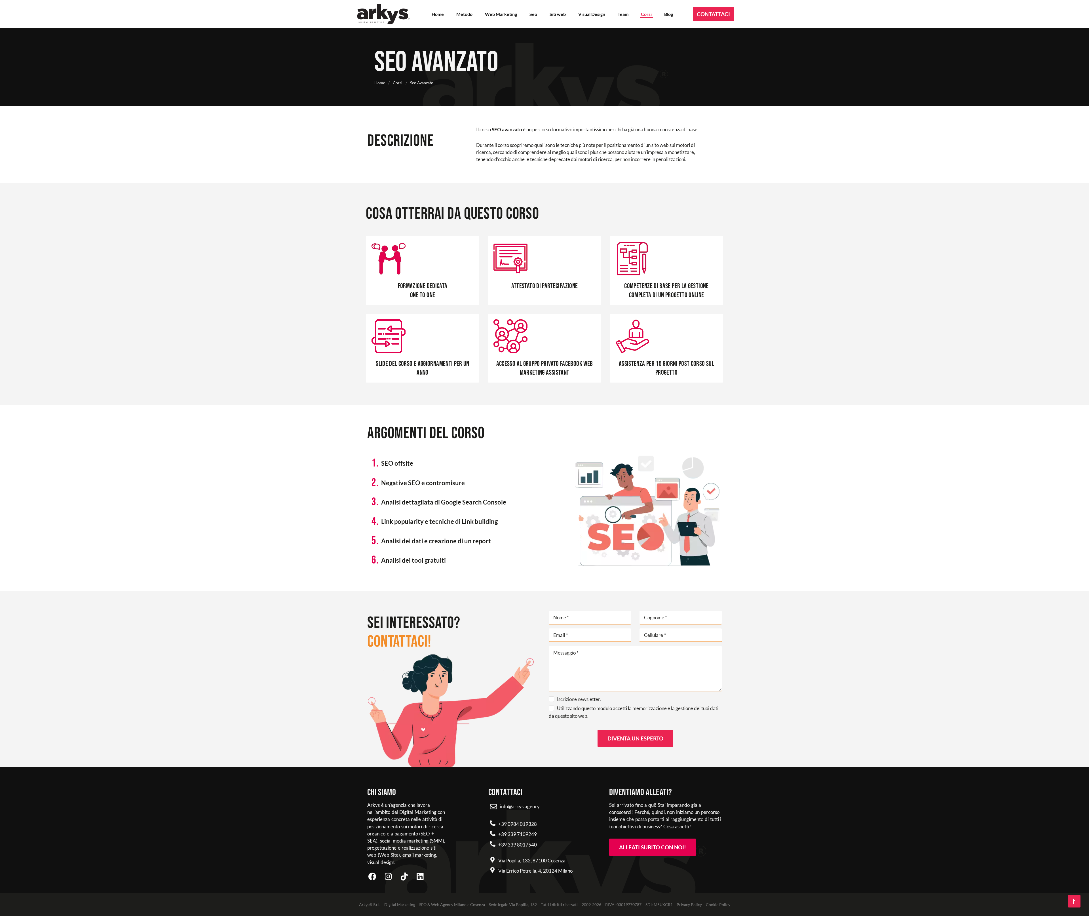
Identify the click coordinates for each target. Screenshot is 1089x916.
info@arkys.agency (520, 806)
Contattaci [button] (713, 14)
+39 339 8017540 (517, 845)
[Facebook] (372, 877)
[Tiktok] (404, 877)
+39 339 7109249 (517, 834)
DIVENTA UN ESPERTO (635, 738)
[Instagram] (388, 877)
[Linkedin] (420, 877)
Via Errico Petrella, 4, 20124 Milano (535, 871)
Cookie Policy (718, 904)
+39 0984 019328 (517, 824)
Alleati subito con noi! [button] (652, 847)
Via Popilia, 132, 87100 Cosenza (531, 861)
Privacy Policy (689, 904)
